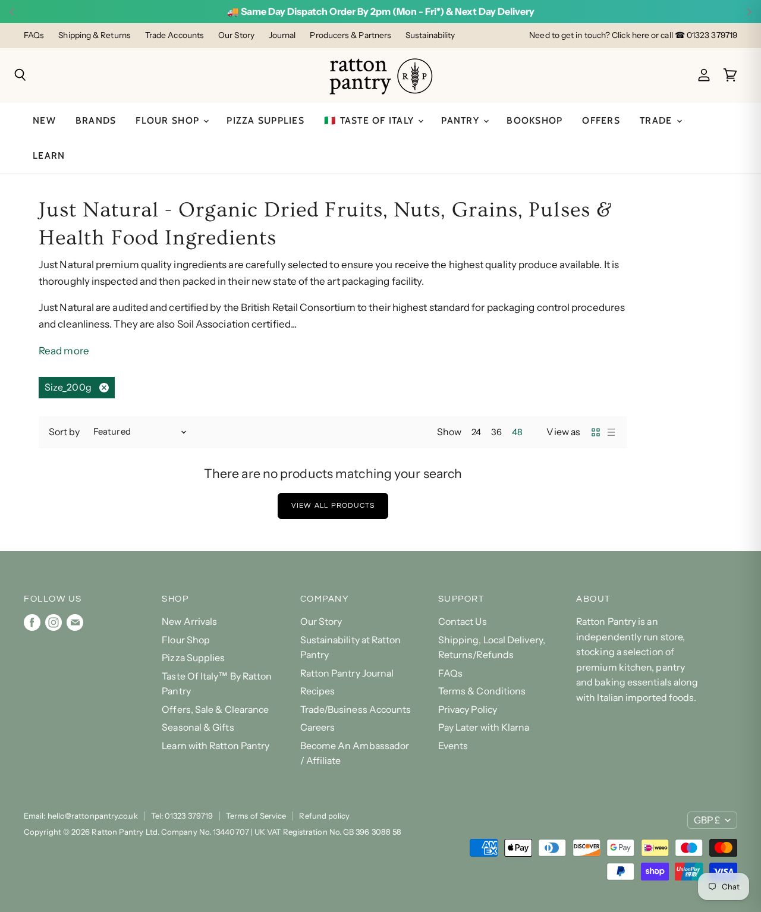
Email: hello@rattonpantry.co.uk (81, 815)
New (44, 120)
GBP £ (707, 820)
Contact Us (462, 621)
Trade (657, 120)
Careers (317, 727)
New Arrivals (189, 621)
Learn (49, 155)
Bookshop (534, 120)
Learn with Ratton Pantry (215, 745)
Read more (64, 351)
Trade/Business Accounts (355, 709)
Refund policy (324, 815)
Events (453, 745)
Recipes (317, 691)
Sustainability (430, 35)
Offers (601, 120)
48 (517, 432)
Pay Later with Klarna (484, 727)
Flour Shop (169, 120)
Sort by (64, 432)
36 (496, 432)
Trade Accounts (174, 35)
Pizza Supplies (265, 120)
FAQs (34, 35)
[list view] (611, 432)
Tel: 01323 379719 (182, 815)
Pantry (461, 120)
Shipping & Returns (94, 35)
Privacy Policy (467, 709)
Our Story (236, 35)
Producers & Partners (350, 35)
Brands (96, 120)
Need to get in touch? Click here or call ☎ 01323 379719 (633, 35)
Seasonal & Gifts (198, 727)
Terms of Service (256, 815)
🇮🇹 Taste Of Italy (370, 120)
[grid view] (596, 432)
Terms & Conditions (482, 691)
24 (476, 432)
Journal (282, 35)
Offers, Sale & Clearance (215, 709)
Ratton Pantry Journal (347, 673)
